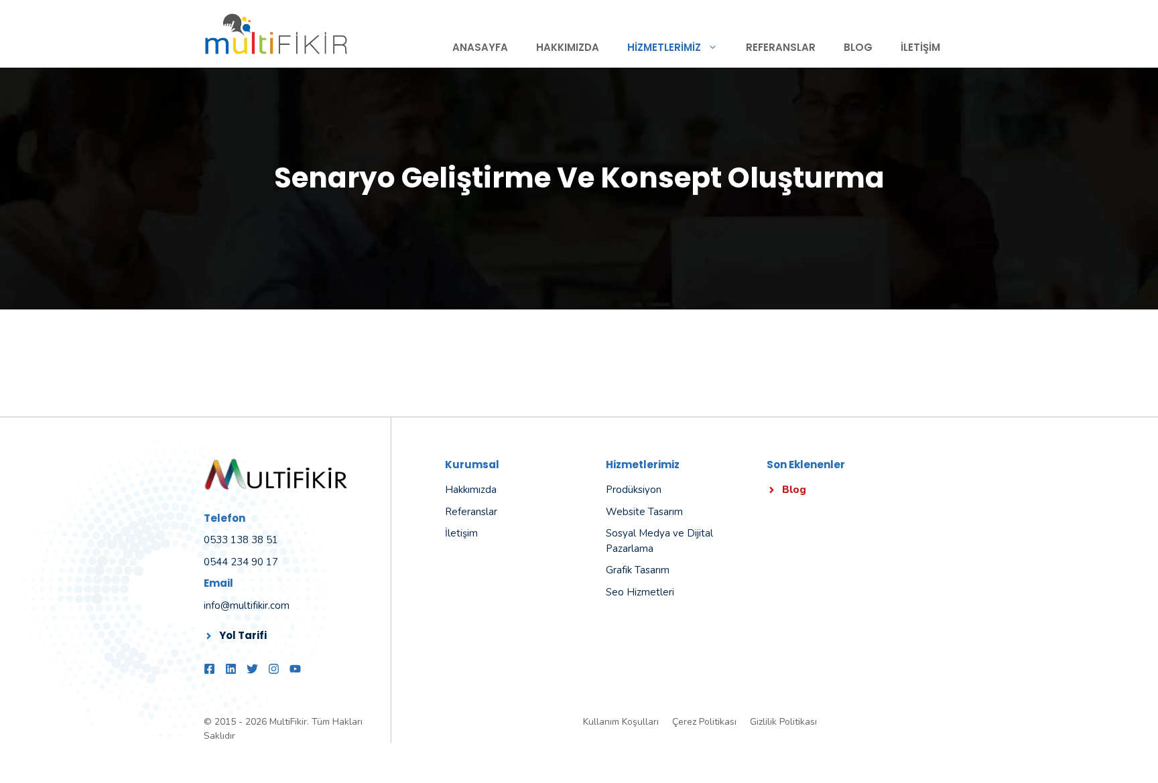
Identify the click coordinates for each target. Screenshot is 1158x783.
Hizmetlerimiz (664, 47)
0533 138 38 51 (241, 540)
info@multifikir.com (247, 605)
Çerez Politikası (704, 721)
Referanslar (781, 47)
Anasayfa (480, 47)
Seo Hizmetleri (640, 592)
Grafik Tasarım (637, 570)
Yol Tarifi (243, 635)
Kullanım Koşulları (621, 721)
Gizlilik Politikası (783, 721)
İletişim (920, 47)
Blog (858, 47)
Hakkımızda (567, 47)
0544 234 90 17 (241, 562)
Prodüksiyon (633, 489)
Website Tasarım (644, 511)
